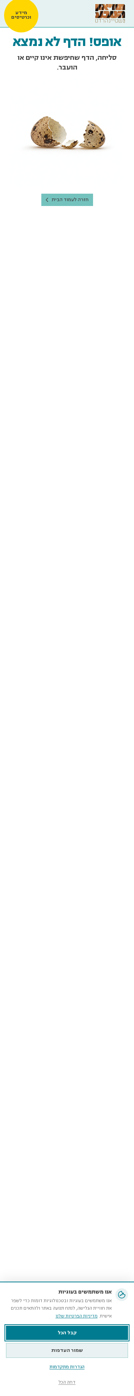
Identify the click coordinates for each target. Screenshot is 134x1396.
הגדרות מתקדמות (67, 1367)
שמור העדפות (67, 1350)
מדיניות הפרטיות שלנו (76, 1316)
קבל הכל (67, 1332)
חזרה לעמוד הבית (70, 199)
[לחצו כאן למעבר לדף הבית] (110, 13)
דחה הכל (67, 1382)
